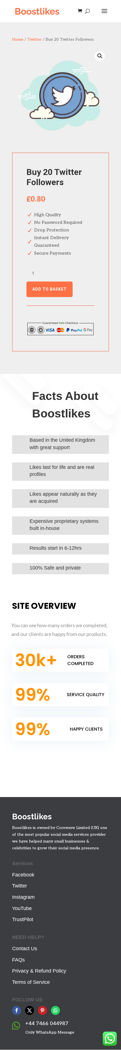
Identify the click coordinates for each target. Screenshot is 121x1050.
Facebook (23, 875)
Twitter (34, 39)
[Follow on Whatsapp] (55, 1010)
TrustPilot (22, 919)
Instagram (23, 897)
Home (17, 39)
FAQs (18, 960)
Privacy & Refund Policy (39, 971)
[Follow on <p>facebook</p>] (16, 1010)
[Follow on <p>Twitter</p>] (29, 1010)
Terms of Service (31, 982)
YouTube (22, 908)
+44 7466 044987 (46, 1024)
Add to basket (49, 289)
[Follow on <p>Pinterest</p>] (42, 1010)
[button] (100, 56)
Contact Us (24, 948)
